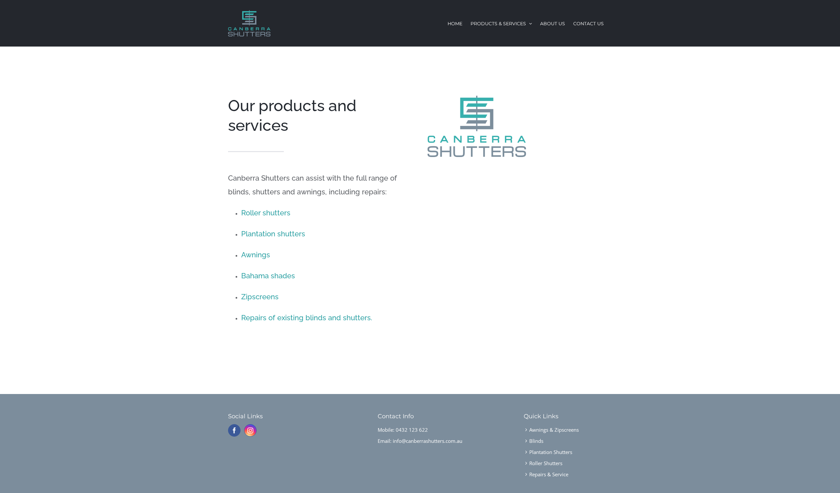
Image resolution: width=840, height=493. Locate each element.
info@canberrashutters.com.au (427, 441)
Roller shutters (265, 212)
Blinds (536, 441)
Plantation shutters (273, 233)
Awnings (255, 254)
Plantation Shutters (550, 452)
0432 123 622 (412, 429)
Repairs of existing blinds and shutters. (306, 317)
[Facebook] (234, 430)
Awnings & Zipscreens (554, 429)
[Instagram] (250, 430)
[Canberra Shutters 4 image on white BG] (477, 98)
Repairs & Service (548, 474)
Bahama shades (268, 275)
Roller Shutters (545, 463)
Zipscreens (260, 296)
